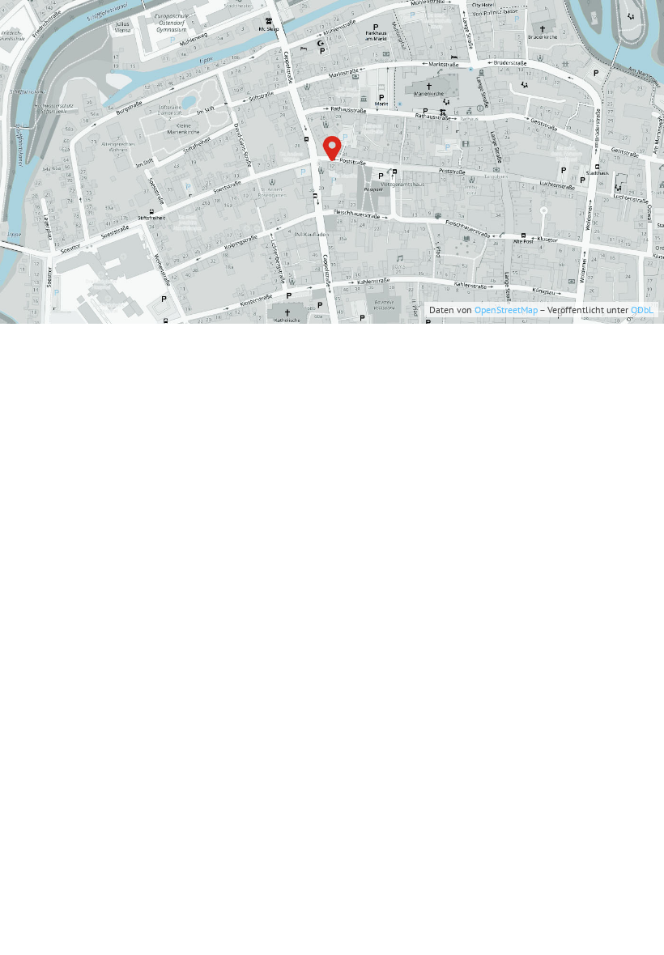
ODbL (642, 309)
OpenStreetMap (506, 309)
